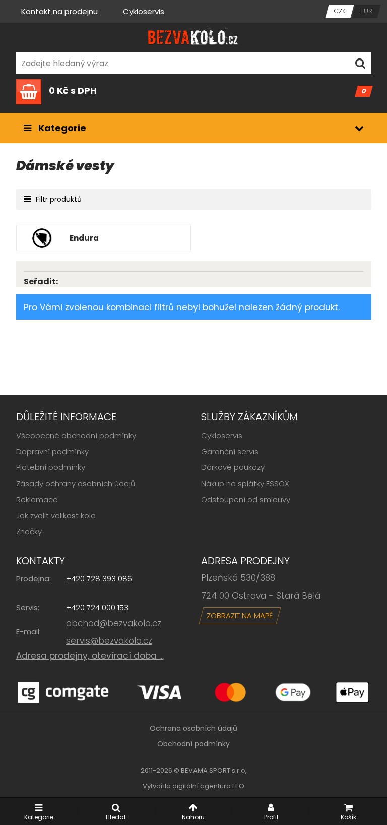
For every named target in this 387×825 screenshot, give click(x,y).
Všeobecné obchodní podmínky (76, 435)
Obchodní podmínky (193, 744)
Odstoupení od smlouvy (245, 499)
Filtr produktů (59, 199)
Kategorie (61, 128)
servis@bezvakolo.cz (109, 641)
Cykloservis (143, 11)
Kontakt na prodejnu (59, 11)
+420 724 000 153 (97, 607)
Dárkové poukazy (233, 467)
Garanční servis (230, 451)
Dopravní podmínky (52, 451)
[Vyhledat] (360, 63)
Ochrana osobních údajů (193, 728)
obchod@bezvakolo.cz (113, 623)
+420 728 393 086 (99, 578)
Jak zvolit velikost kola (56, 515)
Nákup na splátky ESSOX (245, 483)
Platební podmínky (50, 467)
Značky (29, 531)
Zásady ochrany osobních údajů (76, 483)
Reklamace (37, 499)
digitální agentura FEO (208, 786)
